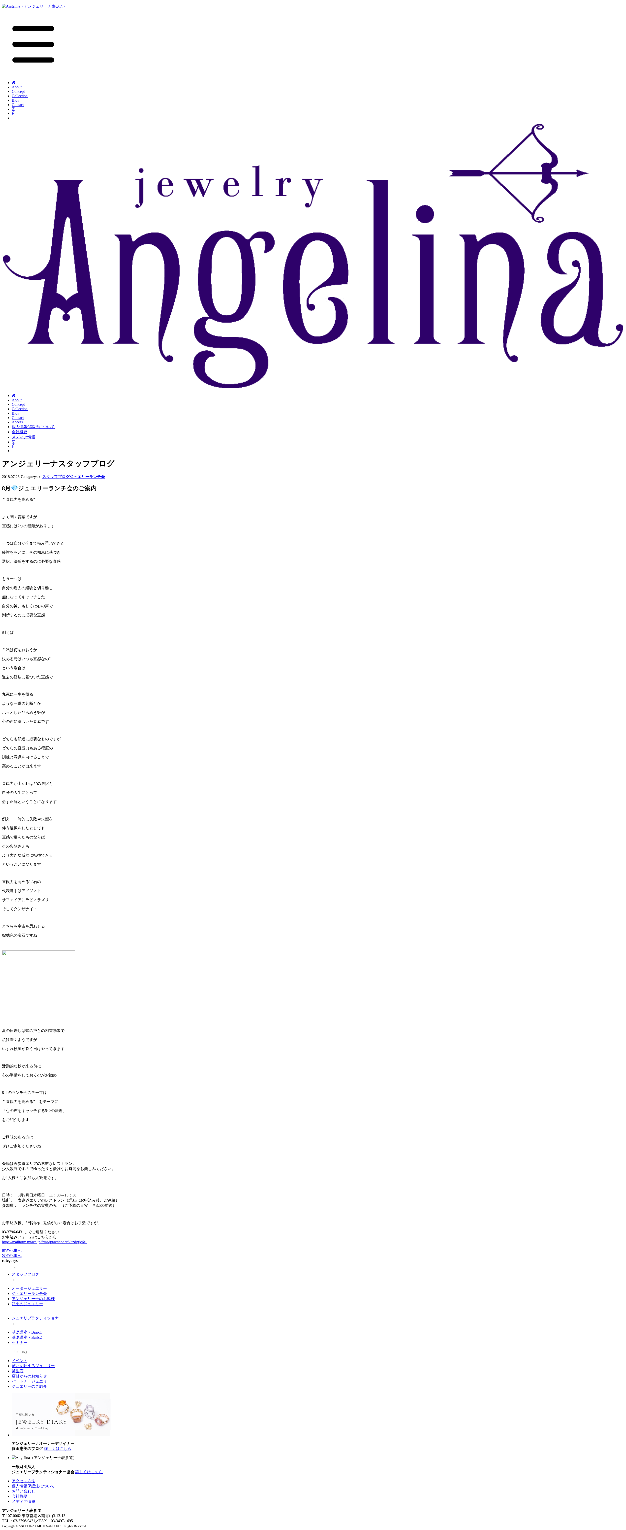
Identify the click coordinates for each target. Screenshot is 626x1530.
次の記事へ (12, 1256)
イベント (19, 1361)
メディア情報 (23, 437)
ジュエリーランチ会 (87, 477)
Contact (18, 105)
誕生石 (17, 1371)
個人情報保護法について (33, 427)
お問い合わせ (23, 1491)
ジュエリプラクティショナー (37, 1318)
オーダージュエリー (29, 1288)
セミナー (19, 1342)
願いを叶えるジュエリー (33, 1366)
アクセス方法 (23, 1481)
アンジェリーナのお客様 (33, 1299)
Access (17, 422)
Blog (15, 100)
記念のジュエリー (27, 1304)
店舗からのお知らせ (29, 1376)
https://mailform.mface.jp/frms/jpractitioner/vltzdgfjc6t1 (44, 1242)
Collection (20, 96)
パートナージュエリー (31, 1381)
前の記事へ (12, 1250)
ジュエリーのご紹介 (29, 1386)
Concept (18, 91)
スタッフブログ (56, 477)
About (17, 87)
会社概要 (19, 432)
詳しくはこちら (57, 1448)
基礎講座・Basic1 (27, 1332)
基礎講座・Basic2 (27, 1337)
